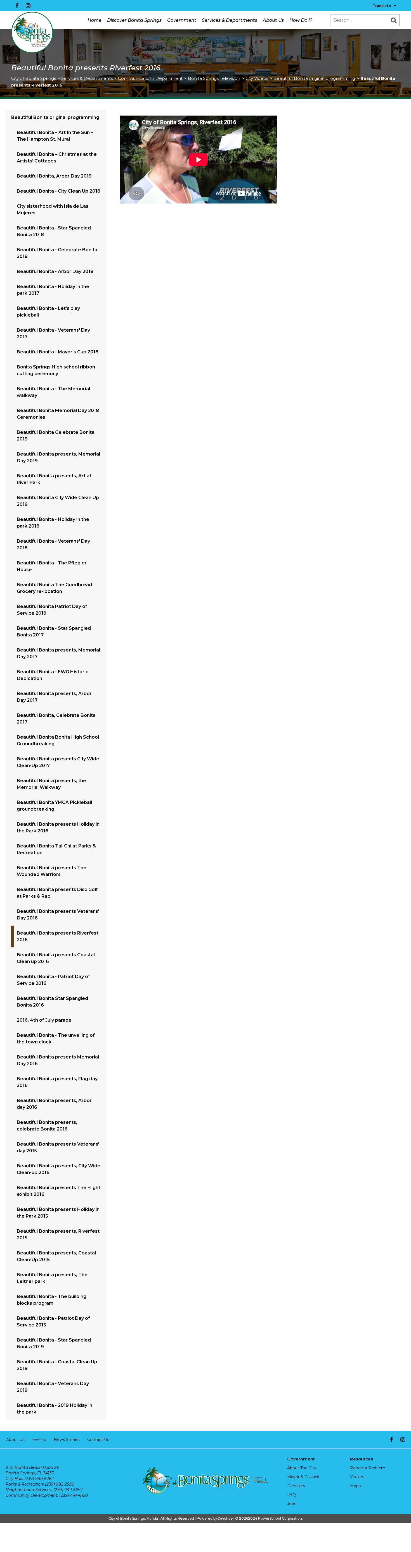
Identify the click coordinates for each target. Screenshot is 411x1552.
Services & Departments (229, 20)
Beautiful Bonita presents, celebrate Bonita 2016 (47, 1126)
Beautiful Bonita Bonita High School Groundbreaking (58, 740)
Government (181, 20)
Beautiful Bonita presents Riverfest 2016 (57, 936)
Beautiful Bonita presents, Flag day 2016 (57, 1082)
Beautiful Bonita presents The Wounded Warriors (51, 871)
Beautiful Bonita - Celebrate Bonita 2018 (57, 253)
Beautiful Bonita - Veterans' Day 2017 (53, 333)
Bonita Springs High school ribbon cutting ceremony (56, 370)
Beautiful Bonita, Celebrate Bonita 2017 (56, 719)
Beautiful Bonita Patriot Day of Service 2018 (52, 610)
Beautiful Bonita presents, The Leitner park (52, 1278)
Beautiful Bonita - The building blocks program (51, 1300)
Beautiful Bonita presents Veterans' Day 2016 (58, 915)
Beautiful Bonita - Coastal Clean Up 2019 (57, 1365)
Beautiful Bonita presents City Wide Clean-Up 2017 (58, 762)
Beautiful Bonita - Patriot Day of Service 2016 (53, 980)
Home (94, 20)
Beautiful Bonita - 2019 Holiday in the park (54, 1409)
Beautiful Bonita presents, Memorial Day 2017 (58, 653)
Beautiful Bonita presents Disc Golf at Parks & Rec (57, 893)
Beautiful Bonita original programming (314, 78)
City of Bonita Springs (33, 78)
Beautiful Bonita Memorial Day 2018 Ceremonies (58, 414)
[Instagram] (28, 5)
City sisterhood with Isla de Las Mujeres (52, 209)
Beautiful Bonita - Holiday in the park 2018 (53, 523)
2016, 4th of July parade (44, 1020)
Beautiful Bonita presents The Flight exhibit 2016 (58, 1191)
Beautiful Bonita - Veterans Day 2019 (53, 1387)
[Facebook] (17, 5)
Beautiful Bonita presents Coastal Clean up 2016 (56, 958)
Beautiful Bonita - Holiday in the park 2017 (53, 290)
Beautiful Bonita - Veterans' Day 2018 (53, 544)
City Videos (256, 78)
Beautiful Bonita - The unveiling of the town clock (56, 1039)
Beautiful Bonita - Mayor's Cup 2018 (57, 352)
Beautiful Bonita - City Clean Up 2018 (58, 191)
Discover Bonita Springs (134, 20)
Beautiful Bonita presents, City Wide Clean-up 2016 (58, 1169)
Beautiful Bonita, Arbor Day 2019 (54, 176)
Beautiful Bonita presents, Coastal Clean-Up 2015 (56, 1256)
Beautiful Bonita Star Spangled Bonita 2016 (52, 1002)
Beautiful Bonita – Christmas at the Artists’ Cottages (57, 158)
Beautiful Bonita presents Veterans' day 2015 (58, 1147)
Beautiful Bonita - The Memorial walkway (53, 392)
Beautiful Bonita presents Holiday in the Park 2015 (58, 1213)
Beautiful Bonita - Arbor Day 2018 (55, 271)
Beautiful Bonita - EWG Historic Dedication (52, 675)
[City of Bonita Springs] (32, 33)
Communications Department (150, 78)
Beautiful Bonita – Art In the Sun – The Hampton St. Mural (55, 136)
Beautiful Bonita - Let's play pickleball (48, 312)
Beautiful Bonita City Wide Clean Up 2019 (58, 501)
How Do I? (300, 20)
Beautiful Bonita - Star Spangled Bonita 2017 (54, 632)
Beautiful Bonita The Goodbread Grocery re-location (54, 588)
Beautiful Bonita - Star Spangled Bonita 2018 (54, 231)
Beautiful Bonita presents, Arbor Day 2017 (54, 697)
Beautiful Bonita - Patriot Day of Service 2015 (53, 1322)
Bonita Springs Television (214, 78)
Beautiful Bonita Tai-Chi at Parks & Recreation (56, 849)
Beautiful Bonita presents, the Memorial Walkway (51, 784)
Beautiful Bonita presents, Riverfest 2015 (58, 1234)
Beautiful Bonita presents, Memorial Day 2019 (58, 457)
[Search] (393, 20)
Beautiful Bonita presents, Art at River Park (54, 479)
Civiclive (225, 1518)
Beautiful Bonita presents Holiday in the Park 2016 (58, 827)
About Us (273, 20)
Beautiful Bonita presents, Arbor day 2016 (54, 1104)
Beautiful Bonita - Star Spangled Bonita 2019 (54, 1343)
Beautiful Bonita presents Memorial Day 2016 (58, 1060)
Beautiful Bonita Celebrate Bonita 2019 (56, 436)
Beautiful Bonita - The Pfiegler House (52, 566)
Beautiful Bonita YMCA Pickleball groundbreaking (54, 806)
